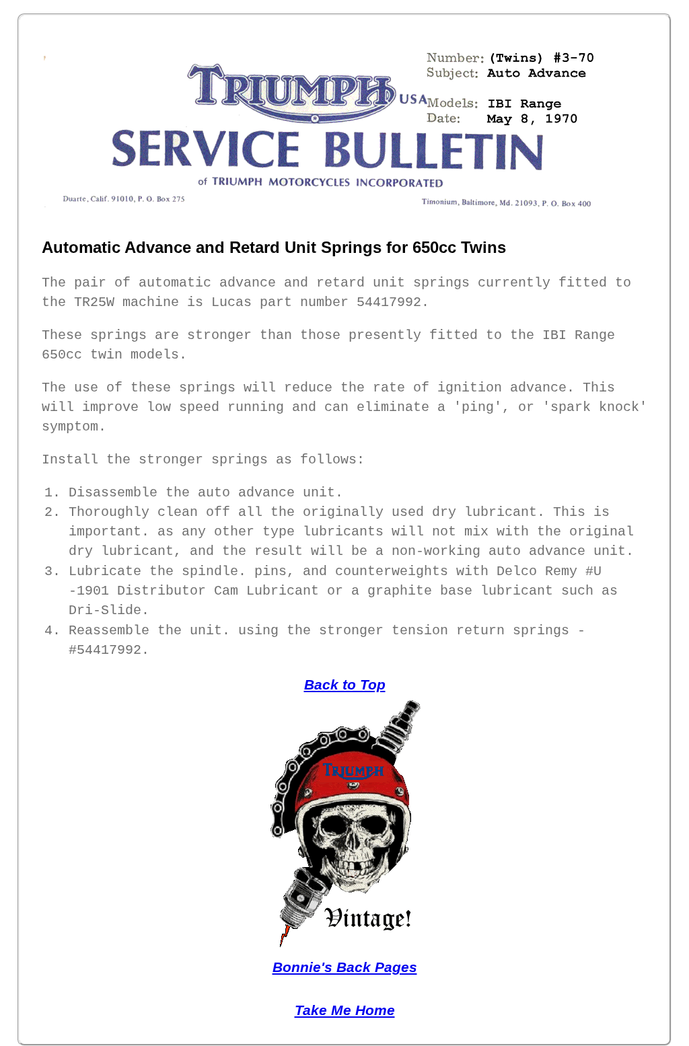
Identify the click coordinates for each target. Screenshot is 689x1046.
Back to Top (345, 685)
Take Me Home (345, 1010)
